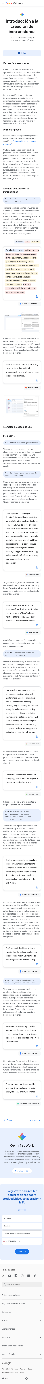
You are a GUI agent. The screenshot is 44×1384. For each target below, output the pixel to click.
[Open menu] (3, 3)
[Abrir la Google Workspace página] (14, 3)
